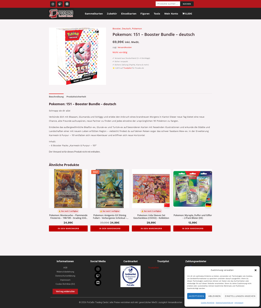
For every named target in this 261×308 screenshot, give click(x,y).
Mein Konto (171, 13)
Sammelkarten (94, 13)
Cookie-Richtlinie (207, 303)
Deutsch (126, 28)
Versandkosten (125, 47)
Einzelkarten (128, 13)
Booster (117, 28)
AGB (65, 267)
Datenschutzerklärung (224, 303)
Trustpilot (127, 68)
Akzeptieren (196, 296)
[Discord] (97, 282)
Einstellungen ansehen (240, 296)
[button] (255, 270)
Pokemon (137, 28)
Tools (157, 13)
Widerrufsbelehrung (65, 271)
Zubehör (112, 13)
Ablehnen (214, 296)
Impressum (238, 303)
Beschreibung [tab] (56, 96)
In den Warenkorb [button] (68, 228)
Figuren (145, 13)
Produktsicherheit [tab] (76, 96)
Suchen (187, 4)
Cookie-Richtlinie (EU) (65, 284)
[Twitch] (97, 275)
